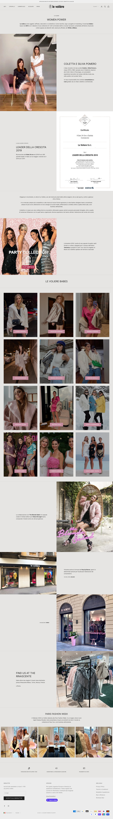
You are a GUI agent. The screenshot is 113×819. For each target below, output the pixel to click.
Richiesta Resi (100, 798)
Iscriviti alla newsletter (14, 798)
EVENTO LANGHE (56, 471)
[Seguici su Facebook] (4, 806)
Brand (38, 6)
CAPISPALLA (12, 6)
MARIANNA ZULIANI (20, 424)
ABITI (5, 6)
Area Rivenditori (51, 796)
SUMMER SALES (21, 6)
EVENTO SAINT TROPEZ (92, 471)
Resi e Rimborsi (100, 795)
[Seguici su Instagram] (8, 806)
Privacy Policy (100, 786)
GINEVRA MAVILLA (92, 378)
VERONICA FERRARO (92, 331)
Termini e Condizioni (102, 789)
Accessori (31, 6)
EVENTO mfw (20, 471)
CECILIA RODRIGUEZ (20, 378)
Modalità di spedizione (102, 792)
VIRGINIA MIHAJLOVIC (56, 378)
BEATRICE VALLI (56, 424)
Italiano (95, 6)
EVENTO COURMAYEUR (92, 424)
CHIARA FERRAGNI (20, 331)
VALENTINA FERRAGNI (56, 331)
